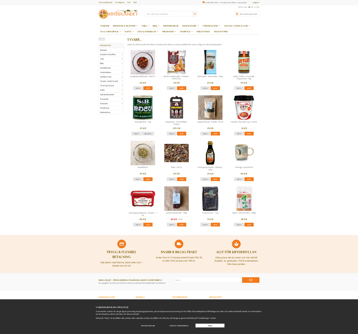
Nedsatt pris (221, 31)
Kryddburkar (170, 26)
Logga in (255, 2)
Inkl (252, 7)
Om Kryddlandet (105, 2)
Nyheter (104, 26)
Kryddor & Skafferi (124, 26)
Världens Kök (210, 26)
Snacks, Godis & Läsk (236, 26)
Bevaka (148, 134)
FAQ (129, 2)
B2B (135, 2)
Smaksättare (189, 26)
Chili (144, 26)
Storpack (185, 31)
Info (138, 88)
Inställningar (148, 326)
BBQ (155, 26)
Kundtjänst (119, 2)
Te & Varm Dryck (109, 31)
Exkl (257, 7)
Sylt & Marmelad (146, 31)
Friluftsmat (203, 31)
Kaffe (128, 31)
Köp (148, 88)
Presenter (168, 31)
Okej (210, 326)
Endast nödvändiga (179, 326)
